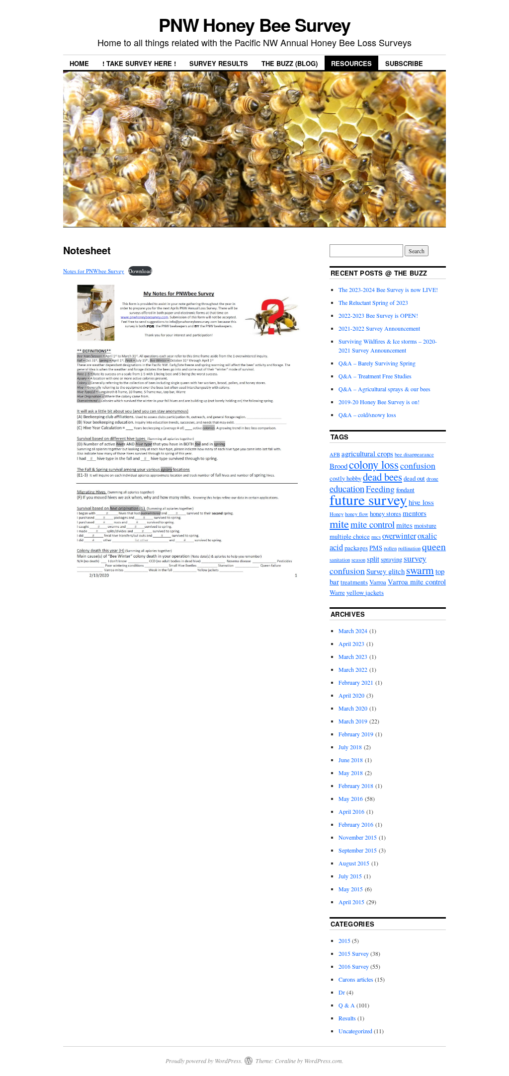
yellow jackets (365, 592)
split (373, 559)
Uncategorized (355, 1031)
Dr (342, 992)
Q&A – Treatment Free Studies (375, 376)
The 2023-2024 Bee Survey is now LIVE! (388, 289)
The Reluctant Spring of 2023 (373, 302)
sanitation (340, 559)
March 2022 (353, 669)
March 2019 (353, 721)
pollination (409, 548)
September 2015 (358, 850)
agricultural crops (367, 453)
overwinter (399, 535)
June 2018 (351, 760)
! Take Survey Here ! (139, 63)
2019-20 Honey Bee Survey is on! (379, 402)
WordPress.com (323, 1061)
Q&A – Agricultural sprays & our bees (384, 389)
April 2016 (351, 811)
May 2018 (351, 773)
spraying (391, 559)
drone (432, 478)
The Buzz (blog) (289, 63)
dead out (414, 478)
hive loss (421, 502)
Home (79, 63)
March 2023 (353, 656)
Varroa (377, 581)
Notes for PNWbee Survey (93, 271)
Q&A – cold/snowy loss (367, 415)
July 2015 (350, 876)
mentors (414, 513)
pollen (390, 548)
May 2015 (351, 889)
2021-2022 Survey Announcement (379, 328)
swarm (420, 570)
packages (356, 547)
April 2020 (351, 695)
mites (404, 525)
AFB (335, 454)
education (347, 488)
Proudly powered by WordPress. (204, 1061)
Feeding (380, 489)
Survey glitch (385, 571)
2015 (344, 940)
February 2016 (356, 824)
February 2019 (356, 734)
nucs (376, 536)
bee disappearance (414, 454)
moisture (425, 525)
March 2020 (353, 708)
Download (140, 271)
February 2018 (356, 785)
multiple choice (350, 536)
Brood (338, 466)
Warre (337, 592)
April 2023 (351, 643)
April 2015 (351, 902)
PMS (375, 547)
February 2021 (356, 682)
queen (434, 546)
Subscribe (404, 63)
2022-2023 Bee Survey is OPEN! (378, 315)
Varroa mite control (417, 581)
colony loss (374, 464)
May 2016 (351, 798)
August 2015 (354, 863)
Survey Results (218, 63)
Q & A (347, 1005)
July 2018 (350, 747)
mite (339, 523)
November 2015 (358, 837)
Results (347, 1018)
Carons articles (356, 979)
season (358, 559)
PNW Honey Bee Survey (254, 24)
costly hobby (345, 478)
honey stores (385, 513)
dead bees (382, 477)
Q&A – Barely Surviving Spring (377, 363)
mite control (372, 524)
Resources (351, 63)
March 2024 (353, 631)
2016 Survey (354, 966)
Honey (336, 513)
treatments (354, 581)
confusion (417, 465)
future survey (368, 499)
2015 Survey (354, 953)
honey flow (356, 513)
